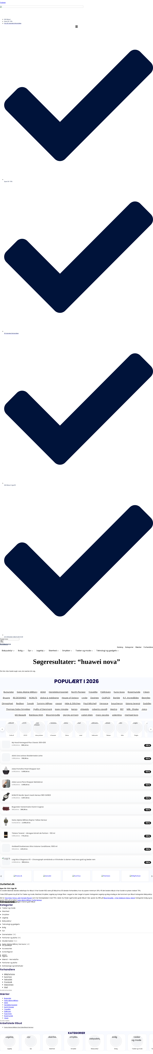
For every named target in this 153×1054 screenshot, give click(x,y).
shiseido (84, 709)
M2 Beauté (20, 714)
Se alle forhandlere (6, 990)
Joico (144, 709)
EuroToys (8, 977)
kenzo (74, 709)
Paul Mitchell (89, 703)
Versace (103, 703)
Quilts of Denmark (42, 709)
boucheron (117, 703)
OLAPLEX (106, 697)
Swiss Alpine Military (27, 692)
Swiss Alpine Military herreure (14, 944)
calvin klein (87, 714)
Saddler (147, 703)
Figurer (5, 956)
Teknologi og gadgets (106, 650)
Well (6, 987)
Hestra (113, 709)
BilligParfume (9, 974)
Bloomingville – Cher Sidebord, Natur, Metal (119, 898)
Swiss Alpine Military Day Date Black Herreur (18, 1027)
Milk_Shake (133, 709)
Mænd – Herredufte (10, 959)
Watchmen (8, 984)
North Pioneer (78, 692)
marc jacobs (102, 714)
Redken (20, 703)
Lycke (84, 697)
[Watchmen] (106, 875)
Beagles (146, 697)
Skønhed (53, 650)
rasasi (58, 703)
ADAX (43, 692)
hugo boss (119, 692)
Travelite (93, 692)
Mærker (139, 647)
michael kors (131, 714)
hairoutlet (8, 979)
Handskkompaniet (58, 692)
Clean (146, 692)
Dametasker (7, 934)
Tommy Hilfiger (44, 703)
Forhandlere (148, 647)
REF (122, 709)
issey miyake (61, 709)
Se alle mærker (4, 1020)
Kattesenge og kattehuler (12, 966)
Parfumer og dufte (9, 937)
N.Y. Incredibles (131, 697)
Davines (94, 697)
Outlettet (3, 2)
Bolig (20, 650)
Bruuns (6, 697)
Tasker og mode (83, 650)
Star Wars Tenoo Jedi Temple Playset (18, 898)
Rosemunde (134, 692)
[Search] (2, 641)
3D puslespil (7, 945)
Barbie (116, 697)
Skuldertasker (7, 941)
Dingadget (7, 703)
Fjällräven (105, 692)
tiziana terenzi (133, 703)
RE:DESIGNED (19, 697)
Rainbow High (36, 714)
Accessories (7, 948)
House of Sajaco (70, 697)
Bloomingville (53, 714)
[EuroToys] (76, 875)
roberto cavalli (99, 709)
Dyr (29, 650)
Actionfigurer (7, 952)
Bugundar (8, 692)
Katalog (120, 647)
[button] (76, 26)
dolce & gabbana (49, 697)
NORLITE (33, 697)
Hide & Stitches (72, 703)
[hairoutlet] (47, 875)
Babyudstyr (7, 650)
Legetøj (40, 650)
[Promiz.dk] (18, 875)
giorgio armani (70, 714)
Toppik (30, 703)
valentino (117, 714)
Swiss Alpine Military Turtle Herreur (29, 900)
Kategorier (129, 647)
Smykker (66, 650)
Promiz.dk (8, 982)
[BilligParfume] (135, 875)
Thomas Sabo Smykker (18, 709)
